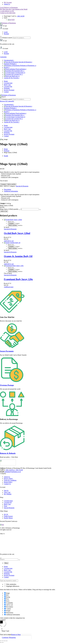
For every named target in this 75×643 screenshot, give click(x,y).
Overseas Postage (7, 385)
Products (6, 151)
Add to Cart (4, 211)
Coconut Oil (8, 502)
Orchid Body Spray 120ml (17, 233)
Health (6, 156)
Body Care (7, 504)
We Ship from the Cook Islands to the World (13, 9)
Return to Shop (16, 634)
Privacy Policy (8, 478)
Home (6, 149)
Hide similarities (11, 584)
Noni (5, 506)
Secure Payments (7, 351)
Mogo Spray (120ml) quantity (9, 209)
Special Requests (9, 508)
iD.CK (6, 514)
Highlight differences (12, 586)
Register (6, 34)
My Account (8, 2)
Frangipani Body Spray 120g (18, 279)
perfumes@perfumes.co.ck (12, 472)
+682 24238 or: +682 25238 (14, 470)
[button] (9, 241)
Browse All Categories (7, 101)
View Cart (7, 492)
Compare (3, 184)
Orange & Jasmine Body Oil (18, 256)
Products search (7, 38)
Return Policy (8, 482)
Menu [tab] (6, 563)
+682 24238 (20, 16)
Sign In (6, 490)
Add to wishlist (11, 184)
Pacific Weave (8, 518)
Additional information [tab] (11, 191)
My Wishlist (7, 494)
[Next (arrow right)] (3, 642)
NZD (13, 19)
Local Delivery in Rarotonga (9, 7)
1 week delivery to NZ (7, 11)
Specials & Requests (22, 186)
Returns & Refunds (8, 453)
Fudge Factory (8, 516)
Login (6, 32)
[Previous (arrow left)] (1, 642)
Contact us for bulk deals (7, 13)
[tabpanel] (37, 572)
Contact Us (7, 484)
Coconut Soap (8, 501)
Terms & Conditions (10, 480)
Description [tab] (7, 189)
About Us (7, 4)
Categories (3, 57)
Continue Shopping (9, 637)
